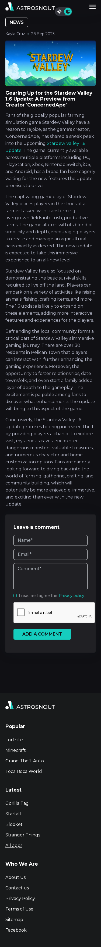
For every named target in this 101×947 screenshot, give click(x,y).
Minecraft (15, 750)
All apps (13, 845)
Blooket (14, 824)
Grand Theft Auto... (25, 760)
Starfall (13, 813)
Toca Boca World (23, 771)
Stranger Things (22, 835)
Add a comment (42, 634)
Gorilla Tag (17, 803)
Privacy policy (71, 595)
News (17, 22)
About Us (15, 877)
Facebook (16, 930)
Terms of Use (19, 909)
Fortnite (14, 739)
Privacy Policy (20, 898)
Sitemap (14, 919)
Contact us (17, 887)
